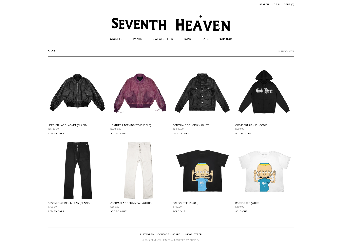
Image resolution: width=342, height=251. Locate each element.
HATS (205, 39)
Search (264, 4)
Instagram (147, 234)
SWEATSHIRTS (163, 39)
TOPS (187, 39)
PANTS (137, 39)
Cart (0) (289, 4)
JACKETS (116, 39)
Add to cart (56, 133)
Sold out (179, 211)
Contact (163, 234)
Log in (277, 4)
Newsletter (193, 234)
